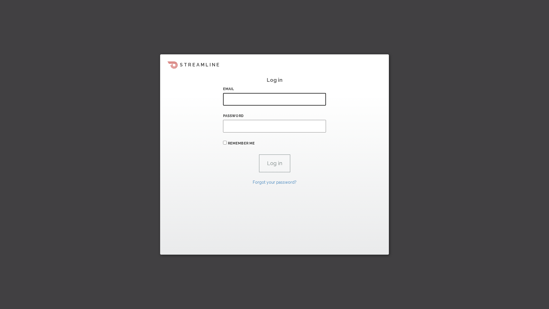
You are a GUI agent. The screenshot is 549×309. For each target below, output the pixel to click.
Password (233, 116)
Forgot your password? (275, 182)
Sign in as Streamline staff (190, 247)
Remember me (241, 143)
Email (228, 89)
